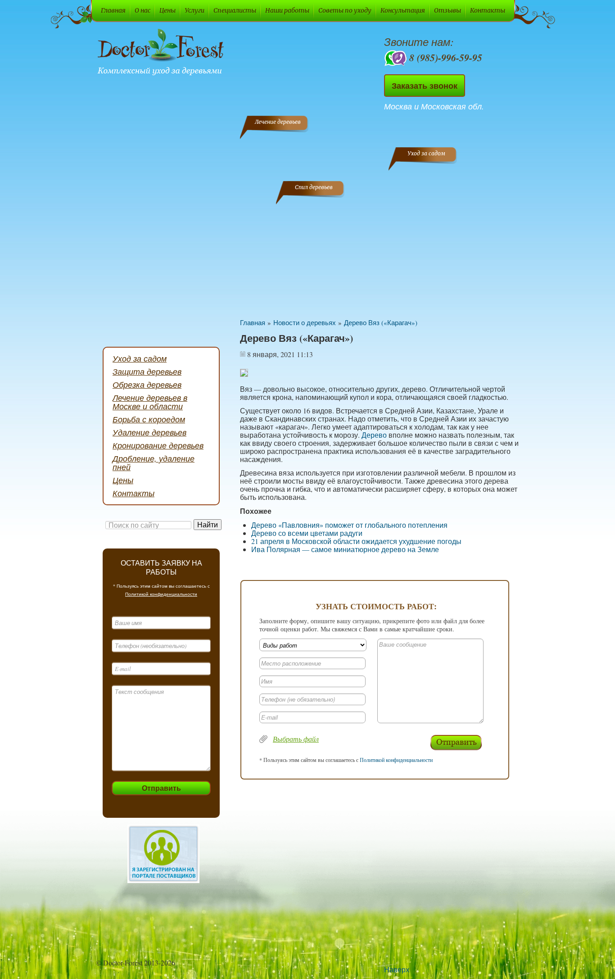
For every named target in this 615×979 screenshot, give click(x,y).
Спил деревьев (314, 187)
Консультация (402, 10)
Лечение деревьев (278, 121)
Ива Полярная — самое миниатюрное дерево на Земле (345, 549)
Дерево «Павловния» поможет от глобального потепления (349, 525)
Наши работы (287, 10)
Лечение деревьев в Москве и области (150, 402)
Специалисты (234, 10)
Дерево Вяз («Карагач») (380, 322)
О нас (142, 10)
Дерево (374, 435)
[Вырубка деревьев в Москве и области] (162, 53)
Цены (167, 10)
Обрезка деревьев (147, 384)
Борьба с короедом (149, 419)
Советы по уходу (344, 10)
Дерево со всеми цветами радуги (306, 533)
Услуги (194, 10)
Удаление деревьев (149, 432)
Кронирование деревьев (158, 445)
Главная (113, 10)
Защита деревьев (147, 371)
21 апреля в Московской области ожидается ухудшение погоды (356, 541)
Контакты (487, 10)
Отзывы (447, 10)
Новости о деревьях (304, 322)
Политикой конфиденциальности (161, 594)
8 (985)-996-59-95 (445, 57)
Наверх (396, 969)
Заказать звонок (424, 85)
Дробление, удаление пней (153, 462)
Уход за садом (426, 153)
